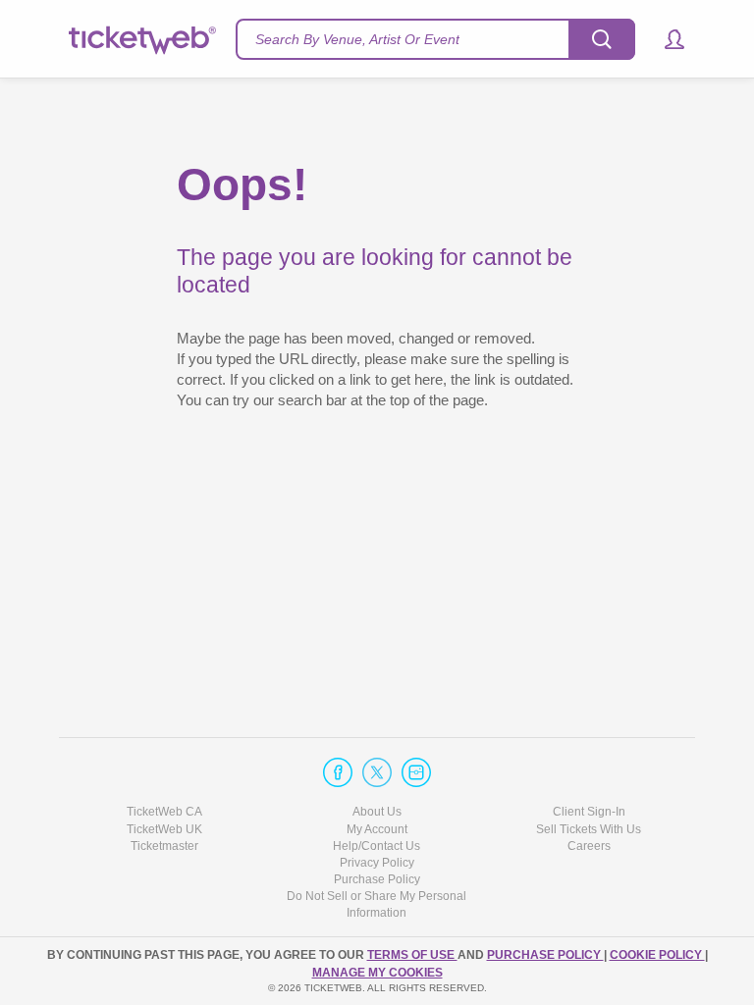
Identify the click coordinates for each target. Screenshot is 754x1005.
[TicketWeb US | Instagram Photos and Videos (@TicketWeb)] (416, 772)
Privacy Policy (377, 863)
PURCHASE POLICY (545, 955)
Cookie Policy (657, 955)
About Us (377, 812)
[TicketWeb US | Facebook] (337, 772)
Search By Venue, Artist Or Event (357, 39)
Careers (589, 846)
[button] (665, 39)
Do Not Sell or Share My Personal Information (376, 904)
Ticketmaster (164, 846)
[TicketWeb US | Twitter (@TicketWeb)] (377, 772)
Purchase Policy (377, 879)
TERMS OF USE (412, 955)
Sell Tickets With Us (588, 829)
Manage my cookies (377, 972)
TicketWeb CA (164, 812)
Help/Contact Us (376, 846)
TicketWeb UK (164, 829)
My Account (377, 829)
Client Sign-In (589, 812)
